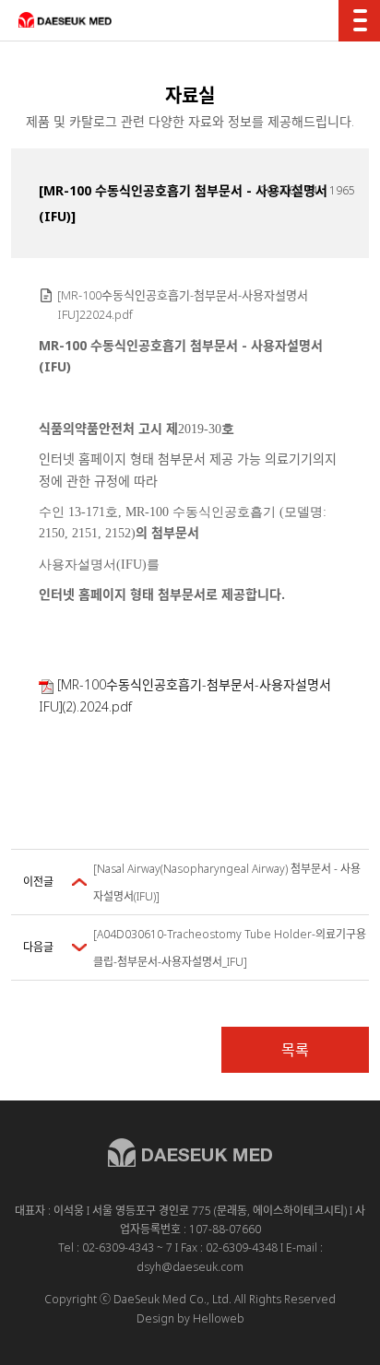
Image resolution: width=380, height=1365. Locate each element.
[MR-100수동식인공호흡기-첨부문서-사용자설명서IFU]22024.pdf (182, 305)
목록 (295, 1050)
